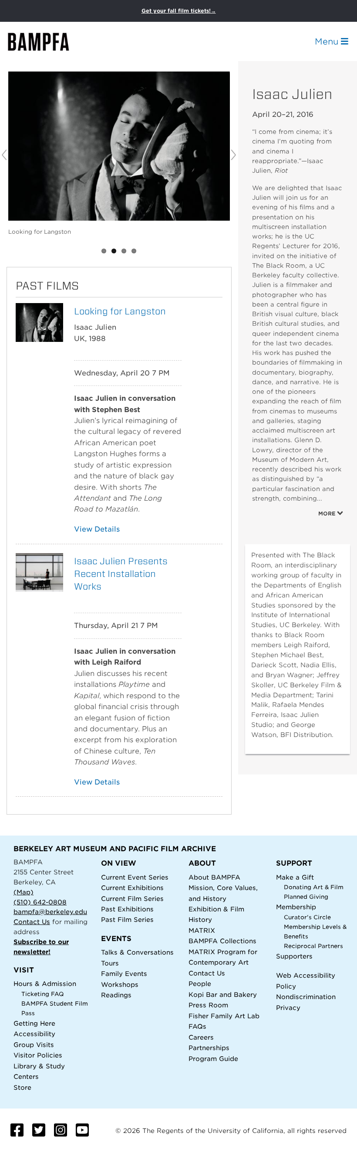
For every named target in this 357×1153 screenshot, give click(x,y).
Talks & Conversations (137, 952)
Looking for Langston (120, 311)
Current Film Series (132, 898)
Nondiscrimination (306, 996)
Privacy (288, 1007)
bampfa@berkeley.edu (50, 911)
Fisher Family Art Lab (224, 1016)
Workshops (119, 984)
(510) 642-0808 (40, 902)
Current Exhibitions (132, 887)
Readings (116, 995)
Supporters (294, 956)
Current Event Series (134, 877)
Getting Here (34, 1023)
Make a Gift (295, 877)
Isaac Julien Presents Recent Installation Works (121, 574)
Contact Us (31, 921)
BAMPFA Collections (222, 941)
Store (22, 1087)
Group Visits (33, 1044)
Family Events (124, 973)
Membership (296, 907)
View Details (97, 529)
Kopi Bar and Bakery (223, 994)
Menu (328, 41)
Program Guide (213, 1058)
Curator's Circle (307, 917)
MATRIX (202, 930)
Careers (201, 1037)
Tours (110, 963)
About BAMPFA (214, 877)
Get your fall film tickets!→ (178, 10)
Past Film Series (127, 919)
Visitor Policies (37, 1055)
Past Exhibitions (127, 909)
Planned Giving (306, 897)
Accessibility (34, 1033)
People (200, 983)
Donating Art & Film (314, 887)
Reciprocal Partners (313, 946)
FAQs (197, 1026)
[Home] (46, 41)
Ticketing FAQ (42, 994)
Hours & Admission (44, 983)
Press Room (208, 1005)
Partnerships (209, 1047)
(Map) (23, 892)
